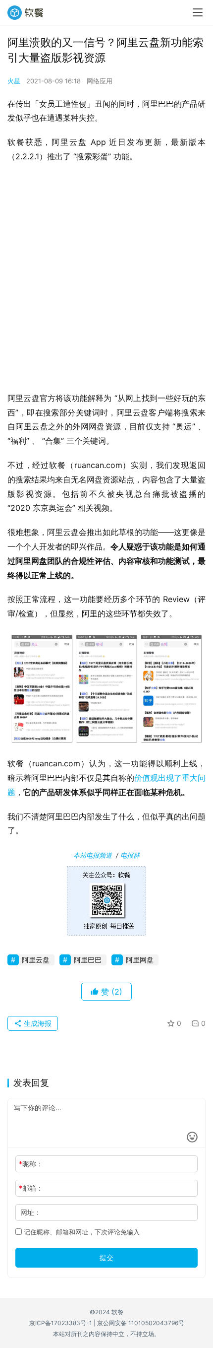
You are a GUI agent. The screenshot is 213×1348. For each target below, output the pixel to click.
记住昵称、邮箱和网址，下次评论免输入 (81, 1232)
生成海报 (37, 1023)
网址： (30, 1212)
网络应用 (99, 81)
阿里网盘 (140, 959)
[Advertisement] (106, 280)
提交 (106, 1257)
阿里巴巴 (88, 959)
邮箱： (31, 1188)
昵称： (31, 1163)
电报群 (130, 855)
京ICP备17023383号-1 (60, 1323)
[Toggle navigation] (197, 12)
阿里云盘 (36, 959)
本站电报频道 (92, 855)
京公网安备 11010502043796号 (140, 1323)
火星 (13, 81)
